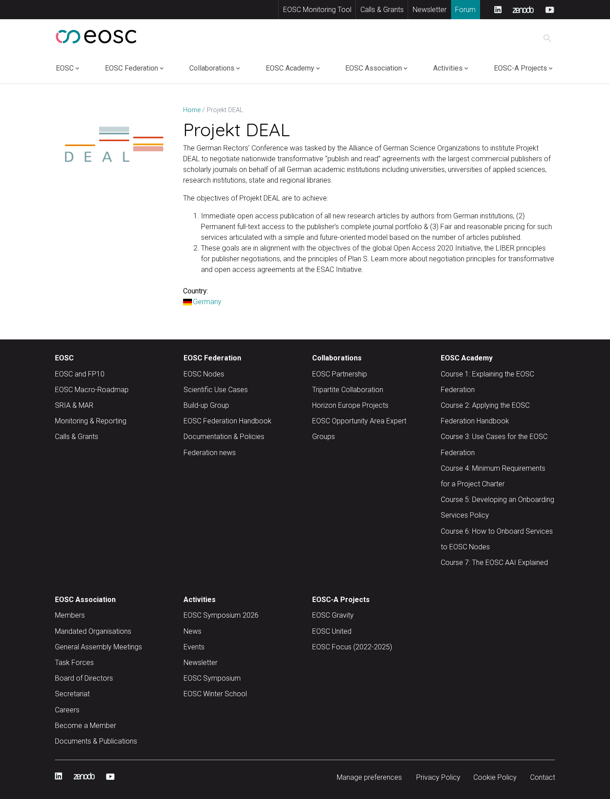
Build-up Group (206, 405)
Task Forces (74, 662)
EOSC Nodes (204, 374)
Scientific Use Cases (216, 389)
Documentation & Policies (224, 436)
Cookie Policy (495, 777)
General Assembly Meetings (98, 647)
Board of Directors (84, 678)
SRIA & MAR (74, 405)
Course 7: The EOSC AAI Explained (494, 562)
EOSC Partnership (339, 374)
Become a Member (85, 725)
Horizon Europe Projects (350, 405)
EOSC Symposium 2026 (221, 615)
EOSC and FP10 (79, 374)
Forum (465, 9)
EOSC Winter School (215, 694)
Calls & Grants (382, 9)
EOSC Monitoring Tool (317, 9)
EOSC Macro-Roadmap (92, 389)
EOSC (65, 68)
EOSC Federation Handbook (228, 421)
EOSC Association (373, 68)
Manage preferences (369, 777)
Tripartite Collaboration (347, 389)
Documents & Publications (96, 741)
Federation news (210, 452)
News (192, 631)
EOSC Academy (290, 68)
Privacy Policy (438, 777)
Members (70, 615)
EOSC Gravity (333, 615)
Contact (542, 777)
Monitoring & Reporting (90, 421)
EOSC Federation (131, 68)
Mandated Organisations (93, 631)
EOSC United (331, 631)
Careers (67, 710)
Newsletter (430, 9)
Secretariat (72, 694)
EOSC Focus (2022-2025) (352, 647)
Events (194, 647)
